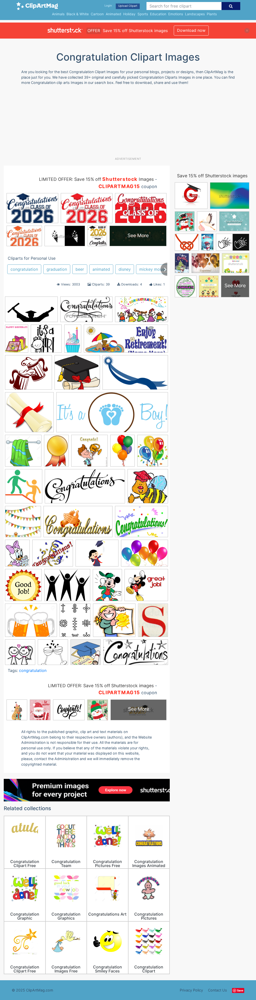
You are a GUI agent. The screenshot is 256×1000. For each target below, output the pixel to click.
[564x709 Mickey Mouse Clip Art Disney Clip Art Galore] (107, 587)
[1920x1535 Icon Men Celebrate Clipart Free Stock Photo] (67, 587)
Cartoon (97, 14)
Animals (58, 14)
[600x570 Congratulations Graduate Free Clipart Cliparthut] (148, 488)
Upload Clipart (127, 6)
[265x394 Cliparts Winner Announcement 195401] (56, 453)
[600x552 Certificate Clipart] (29, 414)
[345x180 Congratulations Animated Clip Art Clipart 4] (78, 524)
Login (108, 5)
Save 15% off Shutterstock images (212, 175)
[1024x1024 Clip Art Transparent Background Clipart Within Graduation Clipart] (85, 654)
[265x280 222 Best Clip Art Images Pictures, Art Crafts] (46, 341)
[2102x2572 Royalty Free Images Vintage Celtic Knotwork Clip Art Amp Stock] (75, 622)
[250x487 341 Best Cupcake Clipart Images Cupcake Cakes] (72, 341)
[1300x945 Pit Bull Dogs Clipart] (31, 622)
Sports (143, 14)
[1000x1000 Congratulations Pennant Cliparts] (23, 524)
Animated (113, 14)
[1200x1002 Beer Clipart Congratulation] (28, 374)
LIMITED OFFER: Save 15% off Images (96, 179)
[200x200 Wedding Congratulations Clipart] (20, 654)
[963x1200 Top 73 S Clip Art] (153, 622)
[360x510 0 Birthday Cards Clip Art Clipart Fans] (16, 341)
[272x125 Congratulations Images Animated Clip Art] (136, 654)
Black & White (77, 14)
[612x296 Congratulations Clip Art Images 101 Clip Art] (85, 488)
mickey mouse (152, 269)
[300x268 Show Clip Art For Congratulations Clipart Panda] (114, 622)
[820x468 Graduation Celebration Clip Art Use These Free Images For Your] (31, 312)
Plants (212, 14)
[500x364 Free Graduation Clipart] (97, 555)
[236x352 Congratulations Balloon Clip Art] (122, 453)
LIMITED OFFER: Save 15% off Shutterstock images (101, 685)
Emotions (175, 14)
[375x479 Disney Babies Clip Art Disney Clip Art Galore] (17, 555)
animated (101, 269)
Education (158, 14)
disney (124, 269)
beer (80, 269)
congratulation (24, 269)
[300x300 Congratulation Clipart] (90, 453)
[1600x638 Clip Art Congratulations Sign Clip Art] (112, 414)
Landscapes (195, 14)
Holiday (129, 14)
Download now (191, 30)
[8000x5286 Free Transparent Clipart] (144, 555)
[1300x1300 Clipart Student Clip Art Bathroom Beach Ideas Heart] (23, 453)
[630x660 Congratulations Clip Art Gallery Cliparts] (23, 488)
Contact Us (217, 990)
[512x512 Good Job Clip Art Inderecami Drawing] (23, 587)
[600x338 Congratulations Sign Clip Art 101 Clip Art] (141, 311)
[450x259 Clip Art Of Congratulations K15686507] (86, 312)
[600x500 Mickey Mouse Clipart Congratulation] (146, 587)
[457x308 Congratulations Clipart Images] (141, 524)
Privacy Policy (191, 990)
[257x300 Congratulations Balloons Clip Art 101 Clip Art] (153, 452)
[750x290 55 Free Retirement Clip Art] (126, 341)
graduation (56, 269)
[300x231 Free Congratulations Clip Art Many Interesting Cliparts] (52, 555)
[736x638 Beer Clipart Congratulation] (77, 374)
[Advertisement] (125, 123)
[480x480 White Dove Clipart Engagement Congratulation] (53, 654)
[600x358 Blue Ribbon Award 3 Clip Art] (135, 374)
